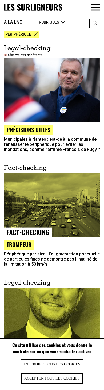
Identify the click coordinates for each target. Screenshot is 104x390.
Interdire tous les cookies (52, 364)
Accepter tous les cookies (52, 378)
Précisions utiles (28, 129)
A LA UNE (13, 22)
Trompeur (19, 244)
